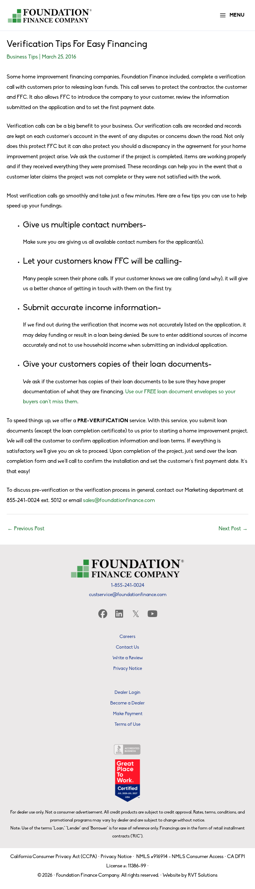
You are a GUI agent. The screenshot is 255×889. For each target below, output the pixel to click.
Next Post (233, 529)
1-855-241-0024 (127, 585)
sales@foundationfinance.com (119, 500)
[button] (103, 613)
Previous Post (25, 529)
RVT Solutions (202, 875)
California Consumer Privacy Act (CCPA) (53, 856)
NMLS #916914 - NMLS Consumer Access (179, 856)
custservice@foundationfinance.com (127, 594)
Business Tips (22, 57)
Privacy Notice (116, 856)
